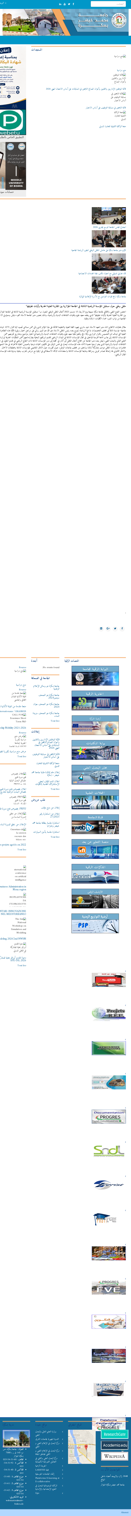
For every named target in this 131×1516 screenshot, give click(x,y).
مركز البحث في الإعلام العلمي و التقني (47, 1445)
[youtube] (65, 4)
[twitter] (69, 4)
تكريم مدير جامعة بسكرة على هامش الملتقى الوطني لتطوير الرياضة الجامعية (98, 250)
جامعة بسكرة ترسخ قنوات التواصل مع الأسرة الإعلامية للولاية (102, 296)
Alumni (124, 1512)
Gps (37, 1493)
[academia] (114, 1445)
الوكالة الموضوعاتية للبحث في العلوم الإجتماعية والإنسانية (46, 1487)
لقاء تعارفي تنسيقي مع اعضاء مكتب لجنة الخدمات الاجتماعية (102, 273)
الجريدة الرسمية (40, 1466)
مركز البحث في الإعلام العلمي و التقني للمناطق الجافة (47, 1452)
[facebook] (73, 4)
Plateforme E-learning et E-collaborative (47, 1480)
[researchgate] (114, 1434)
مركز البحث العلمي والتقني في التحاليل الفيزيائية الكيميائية (46, 1460)
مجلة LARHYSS (42, 1470)
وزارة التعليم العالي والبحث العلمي (45, 1433)
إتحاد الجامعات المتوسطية (44, 1474)
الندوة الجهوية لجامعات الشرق (47, 1439)
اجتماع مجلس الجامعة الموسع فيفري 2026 (109, 227)
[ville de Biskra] (16, 1439)
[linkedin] (60, 4)
